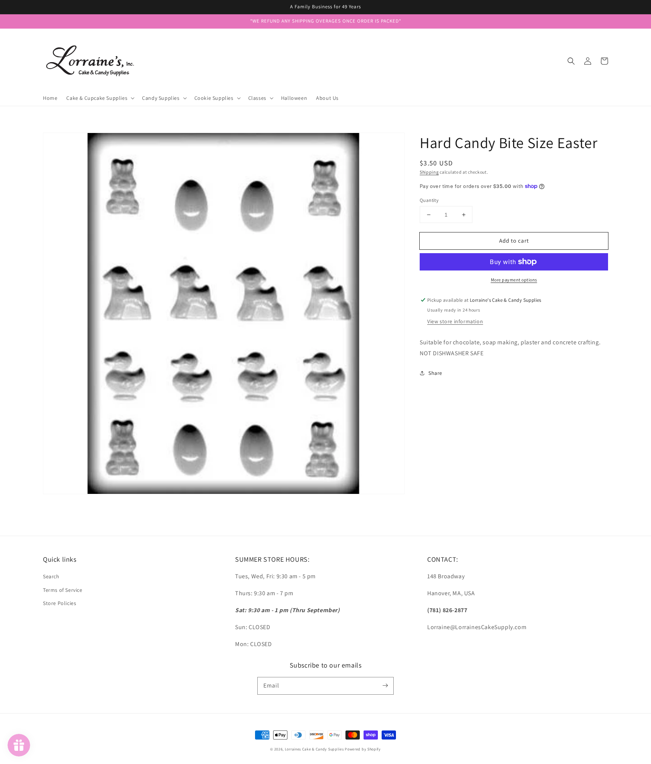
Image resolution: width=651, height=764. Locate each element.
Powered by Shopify (363, 749)
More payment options (514, 280)
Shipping (429, 172)
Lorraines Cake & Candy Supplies (314, 749)
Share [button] (435, 373)
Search (51, 576)
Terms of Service (63, 590)
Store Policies (59, 603)
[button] (571, 61)
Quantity (429, 200)
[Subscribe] (385, 685)
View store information (455, 321)
